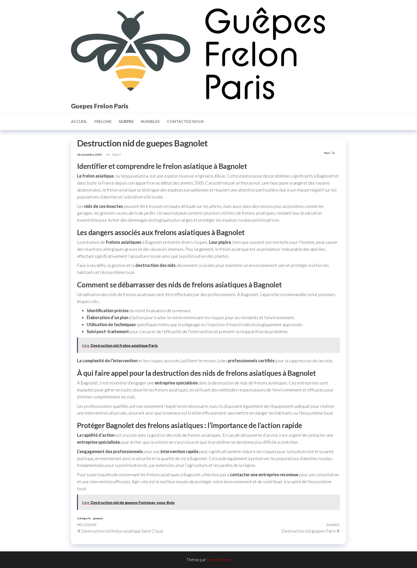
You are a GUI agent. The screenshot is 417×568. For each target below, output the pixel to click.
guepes (126, 121)
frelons (102, 121)
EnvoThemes (219, 559)
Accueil (79, 121)
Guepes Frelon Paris (99, 106)
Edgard (116, 154)
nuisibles (150, 121)
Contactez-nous (185, 121)
